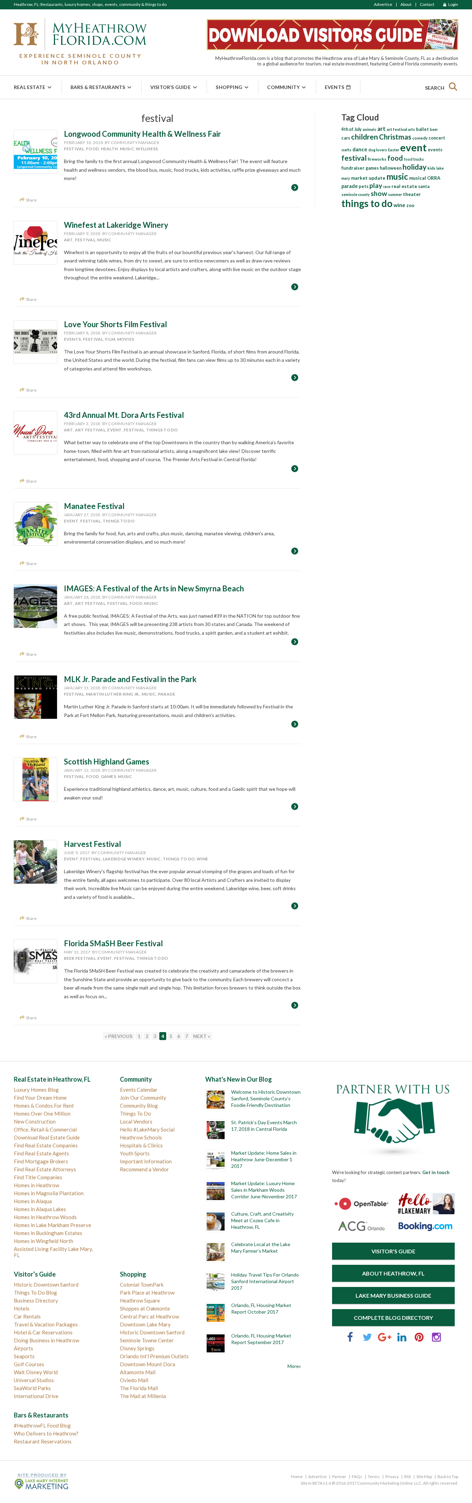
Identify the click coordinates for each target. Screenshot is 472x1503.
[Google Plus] (384, 1340)
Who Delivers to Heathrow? (46, 1433)
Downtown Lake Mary (145, 1324)
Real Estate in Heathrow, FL (52, 1079)
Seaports (24, 1356)
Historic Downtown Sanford (46, 1284)
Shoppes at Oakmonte (145, 1308)
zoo (410, 205)
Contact (427, 4)
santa (423, 186)
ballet (422, 129)
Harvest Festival (92, 844)
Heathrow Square (140, 1300)
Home (297, 1476)
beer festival (80, 958)
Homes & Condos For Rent (44, 1105)
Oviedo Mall (134, 1380)
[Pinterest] (419, 1340)
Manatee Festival (94, 506)
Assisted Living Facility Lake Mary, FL (53, 1252)
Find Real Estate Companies (46, 1145)
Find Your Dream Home (40, 1097)
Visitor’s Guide (170, 87)
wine (202, 858)
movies (125, 339)
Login (452, 4)
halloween (391, 168)
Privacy (392, 1476)
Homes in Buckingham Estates (48, 1233)
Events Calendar (139, 1089)
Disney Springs (137, 1348)
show (379, 193)
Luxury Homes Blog (36, 1089)
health (109, 148)
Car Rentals (27, 1316)
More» (294, 1366)
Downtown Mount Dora (147, 1364)
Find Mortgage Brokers (41, 1161)
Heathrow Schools (141, 1137)
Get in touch (436, 1172)
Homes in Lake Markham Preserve (52, 1225)
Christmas (395, 137)
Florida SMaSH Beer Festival (113, 943)
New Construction (35, 1121)
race (386, 186)
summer (395, 194)
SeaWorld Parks (32, 1388)
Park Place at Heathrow (147, 1292)
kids (431, 168)
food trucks (414, 159)
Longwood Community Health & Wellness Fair (142, 133)
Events (335, 87)
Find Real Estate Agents (41, 1153)
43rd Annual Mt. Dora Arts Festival (124, 415)
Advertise (383, 4)
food (92, 148)
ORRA (433, 178)
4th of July (351, 129)
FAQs (357, 1476)
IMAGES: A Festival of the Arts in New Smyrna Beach (154, 588)
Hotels (21, 1308)
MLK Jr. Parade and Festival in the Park (130, 679)
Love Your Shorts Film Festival (115, 324)
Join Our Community (143, 1097)
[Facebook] (350, 1340)
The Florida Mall (139, 1388)
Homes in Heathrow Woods (45, 1217)
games (108, 776)
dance (359, 149)
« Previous (118, 1036)
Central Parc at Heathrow (149, 1316)
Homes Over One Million (42, 1113)
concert (436, 138)
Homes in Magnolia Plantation (49, 1193)
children (364, 136)
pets (363, 186)
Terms (374, 1476)
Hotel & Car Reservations (43, 1332)
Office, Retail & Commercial (45, 1129)
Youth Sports (135, 1153)
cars (345, 138)
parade (167, 694)
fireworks (377, 159)
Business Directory (36, 1300)
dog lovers (377, 149)
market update (368, 178)
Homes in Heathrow (36, 1185)
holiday (414, 166)
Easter (393, 149)
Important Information (146, 1161)
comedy (419, 138)
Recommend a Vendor (144, 1169)
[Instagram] (436, 1340)
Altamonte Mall (137, 1372)
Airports (23, 1348)
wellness (147, 148)
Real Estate (29, 87)
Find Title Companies (38, 1177)
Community (283, 87)
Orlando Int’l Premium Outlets (154, 1356)
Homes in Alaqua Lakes (40, 1209)
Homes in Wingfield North (43, 1241)
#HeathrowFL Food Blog (42, 1425)
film (110, 339)
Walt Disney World (36, 1372)
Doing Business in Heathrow (46, 1340)
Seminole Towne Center (147, 1340)
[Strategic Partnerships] (393, 1157)
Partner (339, 1476)
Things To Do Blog (35, 1292)
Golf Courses (29, 1364)
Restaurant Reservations (43, 1441)
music (127, 148)
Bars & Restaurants (97, 87)
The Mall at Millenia (143, 1396)
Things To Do (135, 1113)
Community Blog (139, 1105)
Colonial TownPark (141, 1284)
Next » (201, 1036)
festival (74, 148)
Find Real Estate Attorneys (45, 1169)
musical (417, 178)
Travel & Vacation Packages (46, 1324)
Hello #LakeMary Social (147, 1129)
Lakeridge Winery (124, 858)
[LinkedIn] (402, 1340)
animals (369, 129)
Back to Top (447, 1476)
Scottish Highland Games (106, 761)
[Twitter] (367, 1340)
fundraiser (353, 168)
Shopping (229, 87)
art (68, 239)
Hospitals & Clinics (141, 1145)
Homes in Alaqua (33, 1201)
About (406, 4)
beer (434, 129)
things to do (162, 429)
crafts (346, 149)
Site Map (424, 1476)
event (114, 429)
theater (412, 194)
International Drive (36, 1396)
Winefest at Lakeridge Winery (116, 225)
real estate (404, 186)
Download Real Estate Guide (47, 1137)
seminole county (355, 194)
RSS (407, 1476)
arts (411, 129)
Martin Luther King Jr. (113, 694)
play (375, 185)
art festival (90, 429)
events (72, 339)
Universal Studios (34, 1380)
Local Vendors (136, 1121)
